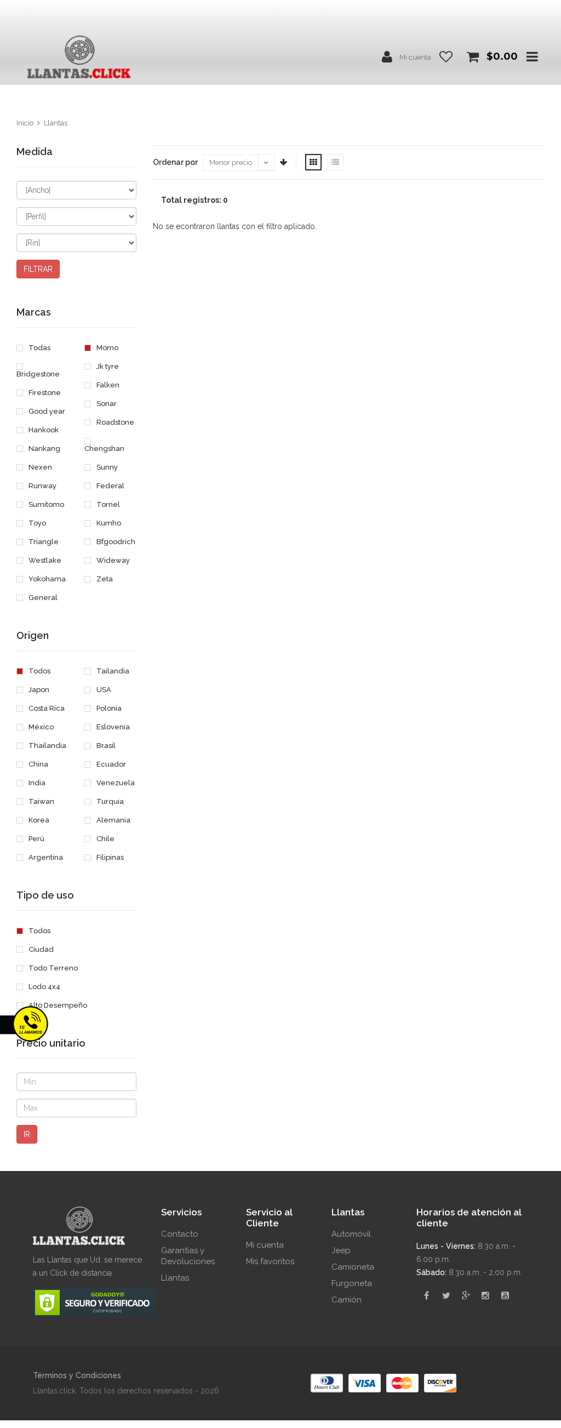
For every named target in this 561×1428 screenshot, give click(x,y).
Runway (41, 486)
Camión (346, 1300)
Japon (38, 690)
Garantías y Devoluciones (188, 1256)
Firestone (44, 393)
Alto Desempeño (57, 1005)
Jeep (341, 1250)
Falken (107, 385)
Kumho (108, 523)
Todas (38, 348)
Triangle (43, 542)
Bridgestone (38, 374)
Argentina (45, 857)
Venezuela (115, 783)
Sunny (106, 467)
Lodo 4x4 (43, 987)
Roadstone (114, 422)
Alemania (112, 820)
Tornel (107, 504)
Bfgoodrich (115, 542)
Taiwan (40, 801)
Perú (35, 839)
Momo (106, 348)
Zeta (104, 579)
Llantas (55, 123)
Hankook (43, 430)
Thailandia (46, 745)
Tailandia (112, 671)
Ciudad (40, 949)
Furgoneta (351, 1283)
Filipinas (109, 857)
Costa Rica (46, 708)
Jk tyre (107, 366)
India (36, 783)
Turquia (109, 801)
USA (103, 690)
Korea (38, 820)
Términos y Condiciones (77, 1375)
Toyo (36, 523)
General (42, 597)
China (37, 764)
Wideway (112, 560)
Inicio (24, 123)
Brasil (105, 745)
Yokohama (46, 579)
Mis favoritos (270, 1261)
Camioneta (352, 1267)
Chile (105, 839)
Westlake (44, 560)
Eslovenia (112, 727)
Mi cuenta (415, 57)
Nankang (43, 448)
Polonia (108, 708)
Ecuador (110, 764)
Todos (38, 671)
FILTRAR (38, 269)
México (40, 727)
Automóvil (351, 1234)
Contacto (179, 1234)
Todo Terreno (52, 968)
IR (27, 1134)
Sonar (106, 403)
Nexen (39, 467)
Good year (46, 411)
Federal (109, 486)
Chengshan (104, 448)
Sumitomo (45, 504)
